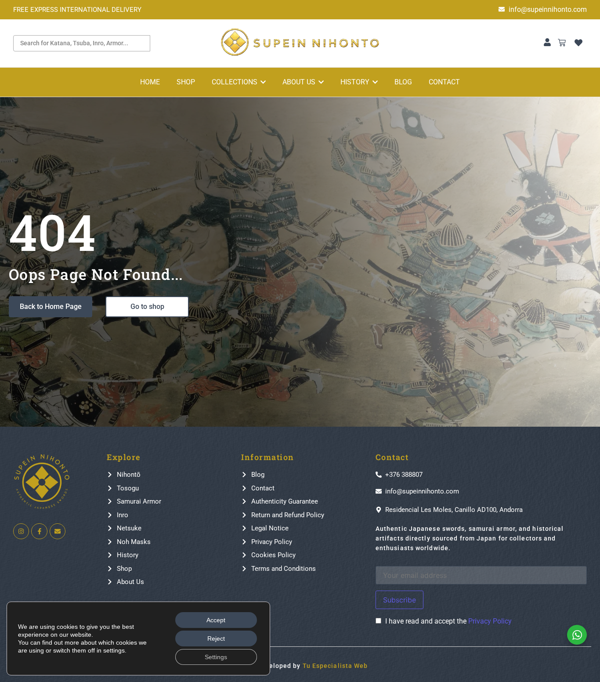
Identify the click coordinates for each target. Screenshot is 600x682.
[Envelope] (57, 531)
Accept (215, 620)
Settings (216, 656)
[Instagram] (21, 531)
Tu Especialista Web (335, 665)
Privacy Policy (490, 621)
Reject (216, 638)
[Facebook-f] (39, 531)
